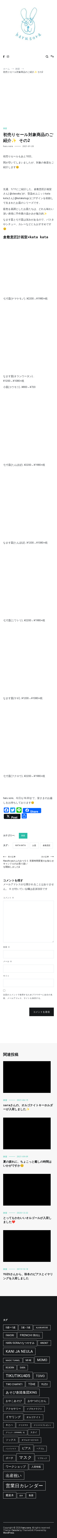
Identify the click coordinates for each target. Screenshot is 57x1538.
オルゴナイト (33, 1417)
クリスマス (23, 1425)
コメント (8, 898)
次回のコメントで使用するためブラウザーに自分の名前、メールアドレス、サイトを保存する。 (28, 996)
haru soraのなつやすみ (20, 1342)
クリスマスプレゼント (42, 1425)
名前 (6, 947)
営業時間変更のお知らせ (41, 859)
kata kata (20, 845)
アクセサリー (13, 1408)
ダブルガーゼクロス (30, 1440)
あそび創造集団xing (21, 1392)
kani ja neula (19, 1351)
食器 (31, 1495)
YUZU (44, 1384)
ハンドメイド (11, 1449)
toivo (40, 1376)
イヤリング (13, 1417)
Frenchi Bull (30, 1335)
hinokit (44, 1343)
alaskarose (42, 1328)
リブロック (42, 1458)
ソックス (11, 1439)
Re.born (10, 1367)
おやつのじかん (37, 1400)
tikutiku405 (18, 1375)
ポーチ (9, 1458)
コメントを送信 (41, 1012)
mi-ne (28, 1360)
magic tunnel (13, 1360)
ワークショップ (16, 1466)
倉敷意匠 (46, 845)
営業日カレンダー (24, 1485)
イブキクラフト (34, 1409)
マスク (25, 1457)
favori (10, 1335)
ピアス (26, 1448)
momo (42, 1360)
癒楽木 (10, 1495)
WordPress (8, 1533)
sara (22, 1367)
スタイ (33, 1432)
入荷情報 (36, 1466)
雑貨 (5, 128)
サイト (6, 976)
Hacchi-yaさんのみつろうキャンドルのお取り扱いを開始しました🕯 (15, 862)
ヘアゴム (40, 1448)
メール (7, 961)
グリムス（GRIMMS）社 (15, 1432)
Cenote (15, 1530)
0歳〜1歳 (10, 1327)
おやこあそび (14, 1400)
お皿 (34, 845)
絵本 (21, 1496)
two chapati (14, 1384)
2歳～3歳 (25, 1327)
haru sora (8, 146)
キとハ (9, 1425)
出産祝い (14, 1475)
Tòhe (31, 1384)
